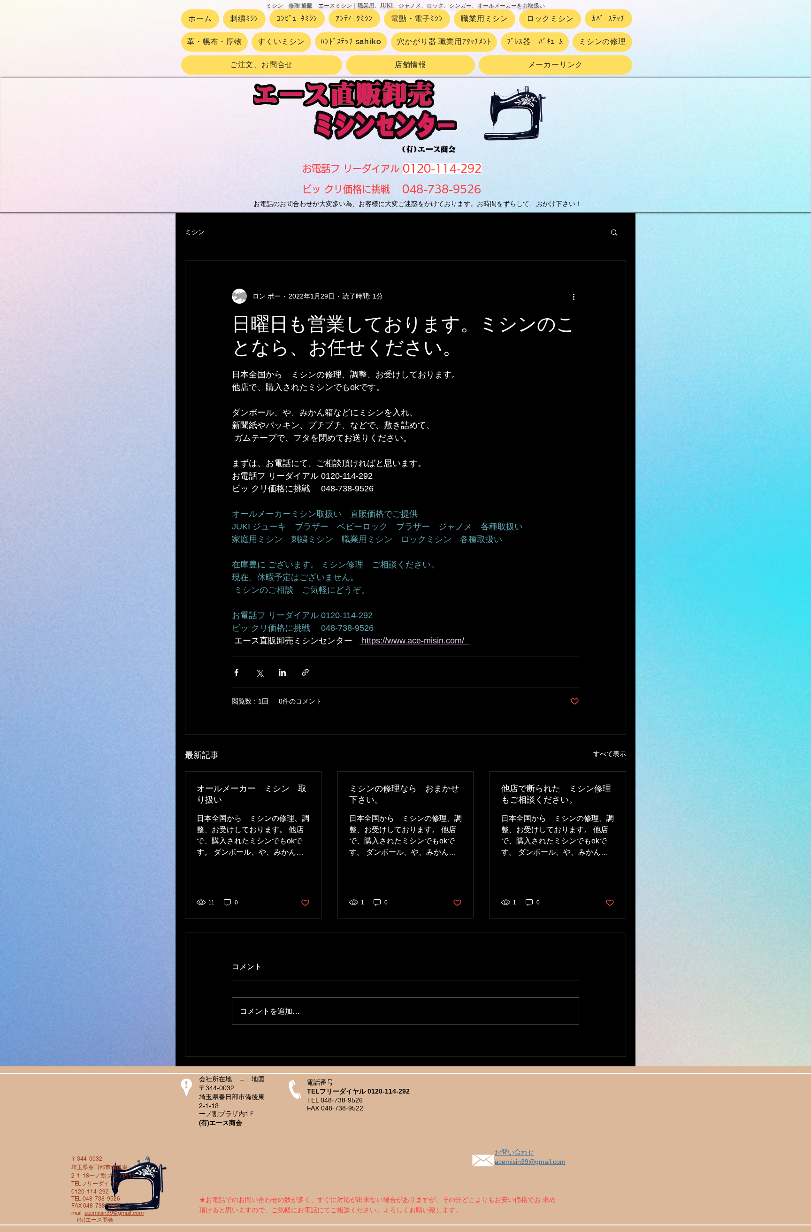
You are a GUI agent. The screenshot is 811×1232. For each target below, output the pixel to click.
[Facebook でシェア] (236, 672)
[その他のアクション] (573, 296)
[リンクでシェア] (305, 672)
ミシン (195, 232)
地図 (258, 1079)
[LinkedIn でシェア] (282, 672)
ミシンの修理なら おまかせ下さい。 (404, 794)
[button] (614, 232)
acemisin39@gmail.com (114, 1212)
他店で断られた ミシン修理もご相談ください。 (556, 794)
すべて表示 (609, 754)
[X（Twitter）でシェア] (259, 672)
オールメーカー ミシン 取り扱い (251, 794)
